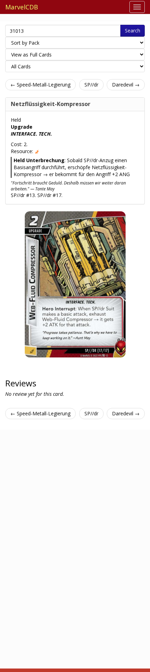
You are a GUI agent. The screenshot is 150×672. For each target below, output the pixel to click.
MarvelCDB (21, 7)
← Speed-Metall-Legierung (40, 84)
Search (132, 30)
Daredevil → (126, 84)
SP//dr (91, 84)
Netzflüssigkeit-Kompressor (50, 104)
